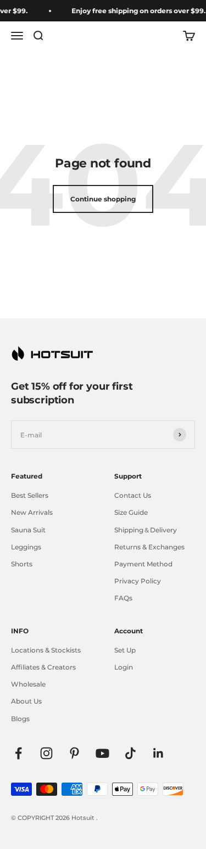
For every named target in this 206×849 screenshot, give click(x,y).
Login (123, 667)
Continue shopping (103, 199)
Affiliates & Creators (43, 667)
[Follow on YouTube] (102, 753)
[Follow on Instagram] (46, 753)
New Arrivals (32, 512)
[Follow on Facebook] (18, 753)
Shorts (21, 564)
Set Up (125, 650)
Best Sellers (29, 495)
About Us (26, 701)
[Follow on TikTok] (130, 753)
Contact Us (132, 495)
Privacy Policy (137, 581)
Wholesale (28, 684)
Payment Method (143, 564)
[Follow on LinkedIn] (158, 753)
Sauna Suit (28, 530)
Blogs (20, 719)
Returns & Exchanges (149, 547)
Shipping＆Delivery (145, 530)
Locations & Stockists (46, 650)
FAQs (123, 598)
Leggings (26, 547)
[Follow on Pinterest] (74, 753)
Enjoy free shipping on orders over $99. (137, 11)
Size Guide (131, 512)
